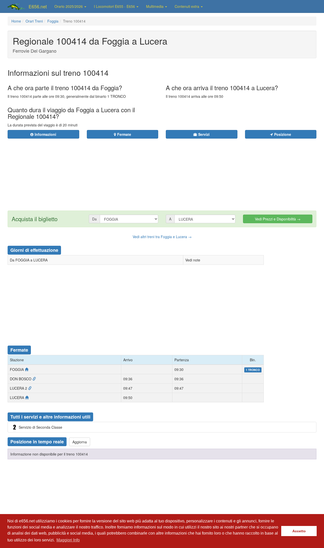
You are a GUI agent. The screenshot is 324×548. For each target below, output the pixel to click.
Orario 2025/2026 (69, 6)
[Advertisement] (192, 171)
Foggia (52, 21)
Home (16, 21)
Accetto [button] (299, 531)
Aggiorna (79, 441)
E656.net (38, 6)
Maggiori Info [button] (68, 540)
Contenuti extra (187, 6)
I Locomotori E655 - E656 (115, 6)
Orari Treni (34, 21)
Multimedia (155, 6)
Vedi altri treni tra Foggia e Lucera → (162, 236)
